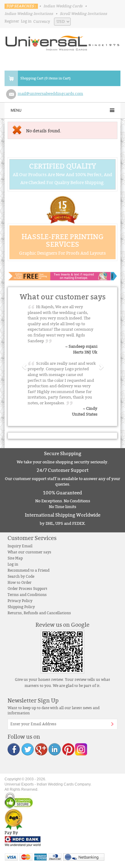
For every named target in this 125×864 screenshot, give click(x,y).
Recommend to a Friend (28, 570)
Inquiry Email (20, 546)
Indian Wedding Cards (63, 6)
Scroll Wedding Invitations (83, 14)
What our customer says (29, 552)
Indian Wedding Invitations (29, 14)
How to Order (20, 582)
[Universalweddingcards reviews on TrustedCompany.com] (14, 819)
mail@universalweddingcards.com (50, 93)
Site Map (15, 558)
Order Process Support (27, 589)
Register (12, 21)
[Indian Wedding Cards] (62, 41)
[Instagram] (80, 749)
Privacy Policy (20, 601)
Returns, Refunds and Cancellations (39, 613)
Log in (26, 21)
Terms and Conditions (27, 595)
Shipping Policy (21, 607)
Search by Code (21, 576)
